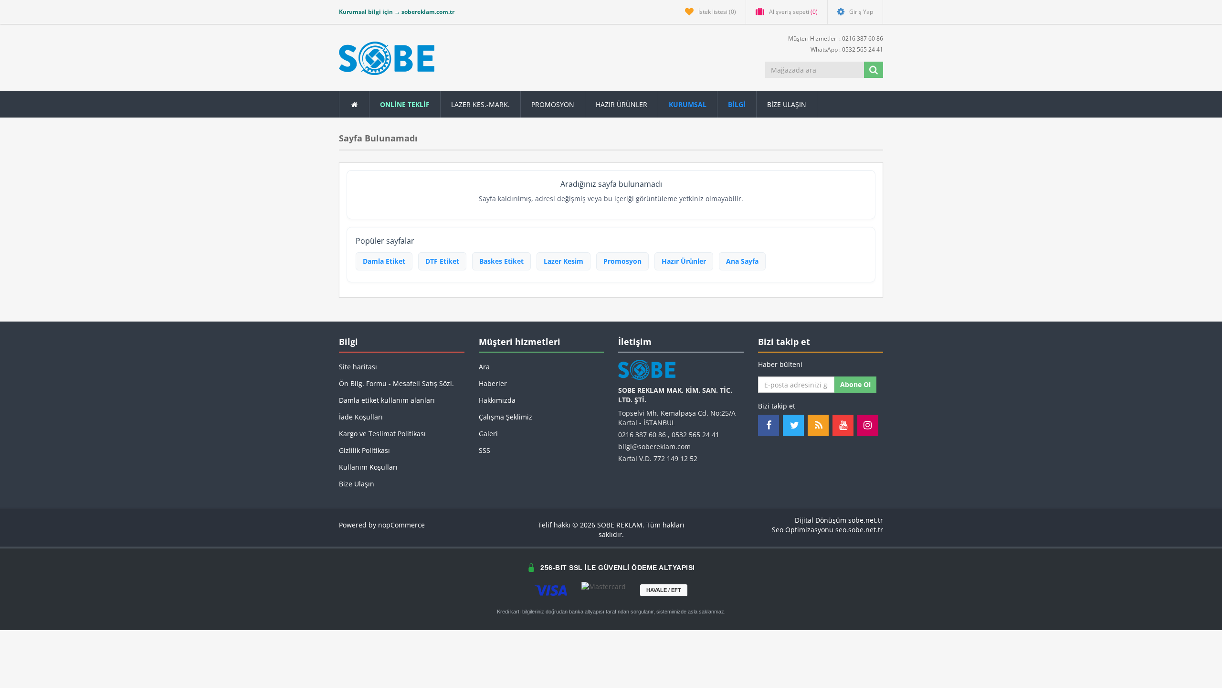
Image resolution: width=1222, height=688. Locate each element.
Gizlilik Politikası (364, 450)
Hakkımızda (497, 400)
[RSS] (818, 425)
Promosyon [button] (552, 104)
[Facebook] (768, 425)
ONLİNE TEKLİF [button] (405, 104)
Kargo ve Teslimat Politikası (382, 433)
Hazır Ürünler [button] (621, 104)
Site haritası (358, 366)
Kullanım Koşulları (368, 467)
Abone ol (855, 384)
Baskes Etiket (501, 261)
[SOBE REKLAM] (386, 58)
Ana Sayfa (742, 261)
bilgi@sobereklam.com (654, 446)
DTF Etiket (442, 261)
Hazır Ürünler (684, 261)
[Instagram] (867, 425)
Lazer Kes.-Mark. (480, 104)
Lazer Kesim (563, 261)
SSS (484, 450)
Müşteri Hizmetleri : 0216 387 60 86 (835, 38)
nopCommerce (401, 524)
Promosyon (622, 261)
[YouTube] (842, 425)
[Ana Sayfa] (354, 104)
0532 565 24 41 (695, 434)
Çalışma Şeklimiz (505, 416)
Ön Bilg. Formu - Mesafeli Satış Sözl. (396, 383)
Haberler (493, 383)
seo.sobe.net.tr (859, 529)
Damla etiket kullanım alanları (387, 400)
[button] (737, 104)
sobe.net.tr (865, 520)
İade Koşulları (361, 416)
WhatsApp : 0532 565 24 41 (846, 49)
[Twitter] (793, 425)
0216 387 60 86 (642, 434)
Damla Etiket (384, 261)
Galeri (488, 433)
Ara (484, 366)
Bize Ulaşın (786, 104)
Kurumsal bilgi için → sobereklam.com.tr (396, 12)
